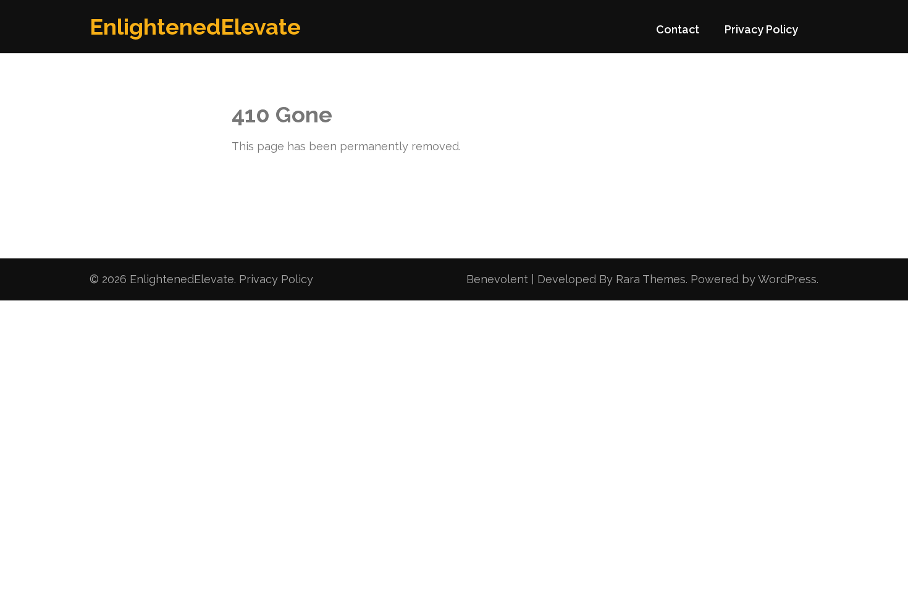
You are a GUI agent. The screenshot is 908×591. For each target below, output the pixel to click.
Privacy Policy (761, 29)
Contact (677, 29)
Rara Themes (651, 279)
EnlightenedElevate (195, 27)
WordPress (787, 279)
